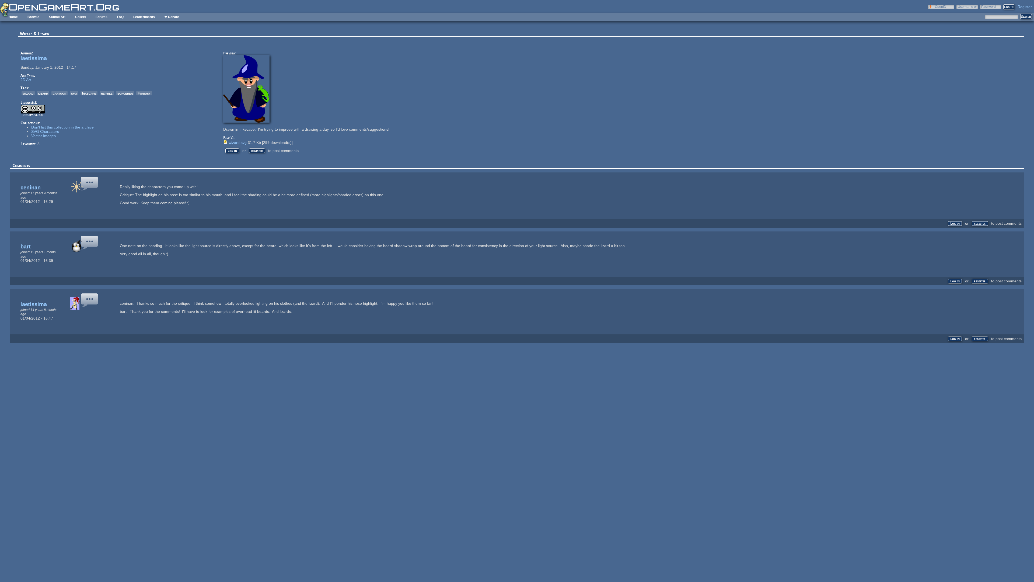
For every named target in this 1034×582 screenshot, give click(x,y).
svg (74, 93)
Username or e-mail (967, 6)
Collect (80, 17)
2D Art (25, 80)
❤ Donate (172, 17)
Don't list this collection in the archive (62, 127)
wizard (28, 93)
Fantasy (144, 93)
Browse (33, 17)
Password (988, 6)
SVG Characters (45, 131)
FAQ (120, 17)
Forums (101, 17)
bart (25, 247)
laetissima (33, 58)
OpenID (940, 6)
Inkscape (89, 93)
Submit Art (57, 17)
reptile (107, 93)
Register (1025, 7)
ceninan (30, 187)
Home (13, 17)
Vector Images (43, 136)
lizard (43, 93)
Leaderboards (144, 17)
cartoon (59, 93)
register (257, 151)
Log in (232, 151)
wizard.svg (238, 142)
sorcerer (125, 93)
